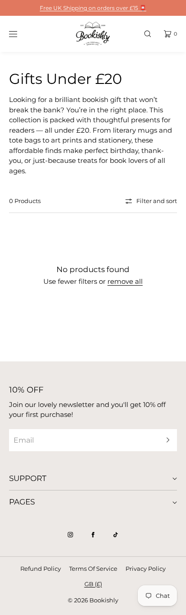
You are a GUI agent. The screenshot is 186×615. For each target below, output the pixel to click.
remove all (125, 281)
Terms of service (93, 568)
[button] (147, 33)
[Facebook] (93, 535)
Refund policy (40, 568)
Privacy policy (146, 568)
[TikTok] (116, 535)
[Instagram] (70, 535)
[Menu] (20, 33)
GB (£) (93, 583)
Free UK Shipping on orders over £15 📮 (93, 8)
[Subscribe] (165, 440)
